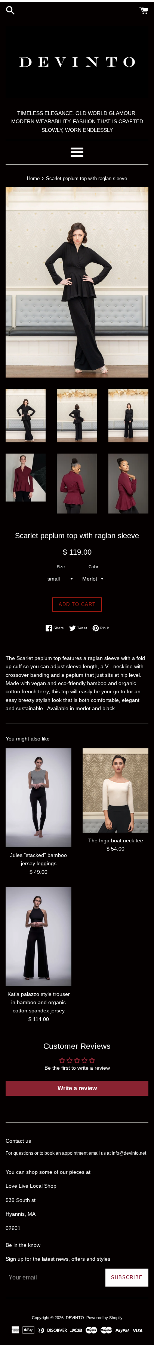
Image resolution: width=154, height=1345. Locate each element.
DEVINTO (75, 1317)
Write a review (77, 1088)
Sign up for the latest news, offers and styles (58, 1259)
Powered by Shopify (104, 1317)
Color (93, 566)
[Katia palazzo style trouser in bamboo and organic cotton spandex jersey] (38, 936)
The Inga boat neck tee (115, 840)
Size (61, 566)
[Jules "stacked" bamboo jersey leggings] (38, 797)
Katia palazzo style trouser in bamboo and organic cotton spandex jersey (38, 1002)
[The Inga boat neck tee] (115, 790)
